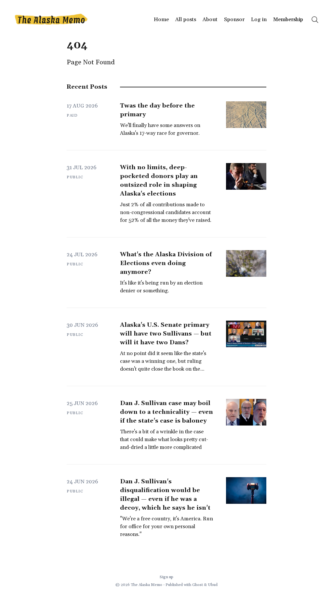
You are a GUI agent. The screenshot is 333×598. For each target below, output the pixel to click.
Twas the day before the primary (157, 110)
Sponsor (234, 19)
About (210, 19)
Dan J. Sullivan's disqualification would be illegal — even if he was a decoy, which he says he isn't (165, 495)
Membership (288, 19)
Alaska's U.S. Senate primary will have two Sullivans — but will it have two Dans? (165, 333)
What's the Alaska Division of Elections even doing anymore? (166, 263)
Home (161, 19)
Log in (259, 19)
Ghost (197, 584)
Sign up (166, 577)
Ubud (213, 584)
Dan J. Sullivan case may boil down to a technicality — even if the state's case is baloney (166, 412)
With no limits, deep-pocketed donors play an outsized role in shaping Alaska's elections (159, 180)
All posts (185, 19)
